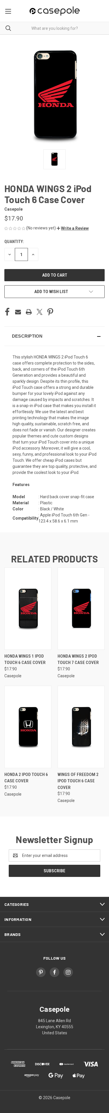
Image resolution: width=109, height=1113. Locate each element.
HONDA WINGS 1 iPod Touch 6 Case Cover (25, 659)
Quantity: (14, 241)
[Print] (29, 312)
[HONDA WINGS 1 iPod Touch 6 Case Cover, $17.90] (28, 609)
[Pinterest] (50, 312)
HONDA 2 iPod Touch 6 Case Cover (26, 778)
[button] (73, 228)
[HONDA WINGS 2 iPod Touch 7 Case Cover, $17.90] (81, 609)
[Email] (18, 312)
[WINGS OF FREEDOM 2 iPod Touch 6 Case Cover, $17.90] (81, 727)
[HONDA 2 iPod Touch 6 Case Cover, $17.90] (28, 727)
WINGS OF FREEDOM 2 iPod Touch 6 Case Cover (78, 781)
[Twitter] (39, 312)
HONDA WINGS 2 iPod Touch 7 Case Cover (78, 659)
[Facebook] (7, 312)
